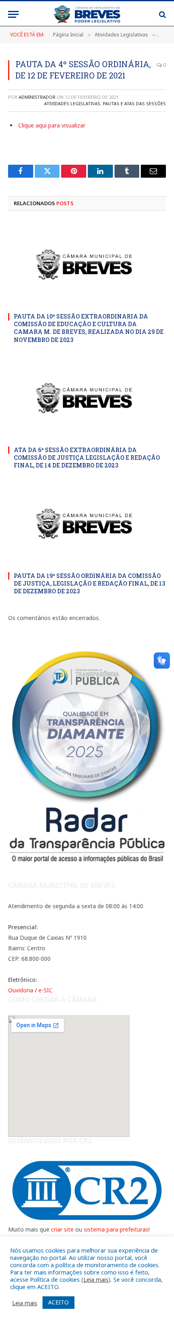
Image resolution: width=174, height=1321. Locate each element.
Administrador (37, 97)
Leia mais (95, 1279)
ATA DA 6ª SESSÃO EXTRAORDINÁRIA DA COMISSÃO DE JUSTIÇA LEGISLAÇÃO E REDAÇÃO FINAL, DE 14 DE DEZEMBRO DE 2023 (87, 457)
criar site (62, 1229)
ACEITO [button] (58, 1302)
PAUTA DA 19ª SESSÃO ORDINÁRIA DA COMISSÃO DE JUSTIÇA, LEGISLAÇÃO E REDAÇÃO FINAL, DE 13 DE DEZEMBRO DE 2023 (89, 583)
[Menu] (13, 14)
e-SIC (45, 990)
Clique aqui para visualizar (51, 125)
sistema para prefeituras (116, 1229)
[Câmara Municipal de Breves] (87, 14)
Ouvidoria (20, 990)
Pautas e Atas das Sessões (134, 103)
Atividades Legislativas (72, 103)
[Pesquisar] (161, 14)
